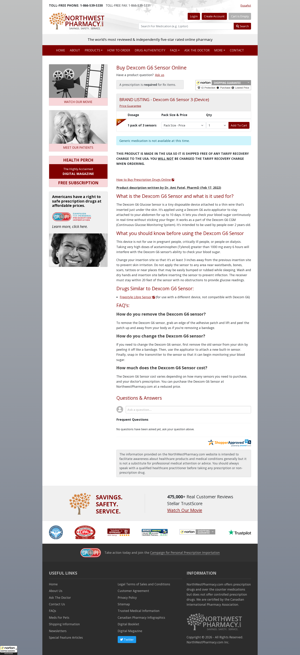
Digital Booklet (128, 624)
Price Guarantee (130, 106)
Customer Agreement (133, 591)
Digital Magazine (130, 631)
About (75, 50)
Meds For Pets (59, 617)
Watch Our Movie (184, 510)
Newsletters (57, 631)
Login (194, 16)
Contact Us (57, 604)
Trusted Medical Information (139, 611)
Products (92, 50)
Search (244, 26)
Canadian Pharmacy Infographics (141, 617)
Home (60, 50)
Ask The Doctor (60, 597)
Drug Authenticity (150, 50)
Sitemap (124, 604)
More (218, 50)
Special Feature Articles (66, 637)
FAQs (173, 50)
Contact (237, 50)
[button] (8, 650)
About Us (55, 591)
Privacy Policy (127, 597)
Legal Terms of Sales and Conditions (144, 584)
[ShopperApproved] (118, 532)
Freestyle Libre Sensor (136, 297)
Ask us (159, 75)
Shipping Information (64, 624)
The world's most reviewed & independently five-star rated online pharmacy (150, 39)
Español (245, 5)
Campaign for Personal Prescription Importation (185, 552)
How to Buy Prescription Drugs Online (143, 180)
